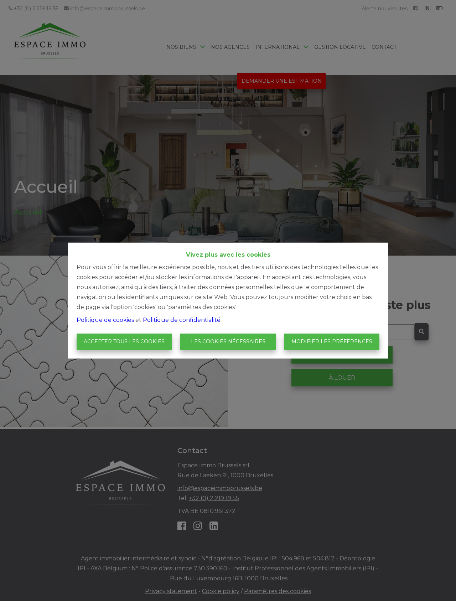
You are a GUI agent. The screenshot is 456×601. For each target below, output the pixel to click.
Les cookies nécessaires (228, 341)
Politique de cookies (105, 320)
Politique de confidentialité (182, 320)
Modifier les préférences (331, 341)
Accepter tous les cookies (124, 341)
